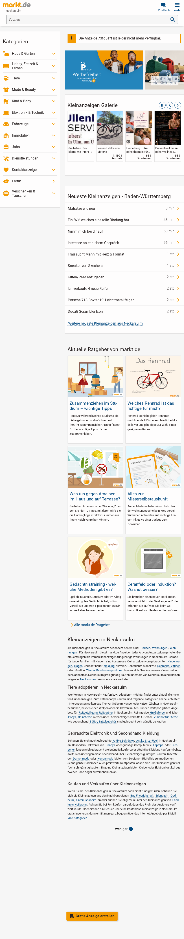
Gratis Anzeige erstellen (95, 916)
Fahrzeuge (20, 124)
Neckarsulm (88, 679)
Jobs (16, 147)
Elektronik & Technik (28, 112)
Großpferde (157, 712)
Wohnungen (159, 648)
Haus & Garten (23, 53)
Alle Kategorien (77, 818)
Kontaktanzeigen (25, 170)
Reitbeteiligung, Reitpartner (96, 712)
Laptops (158, 745)
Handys (110, 745)
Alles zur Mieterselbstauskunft (147, 496)
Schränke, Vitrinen (168, 666)
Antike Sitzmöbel (147, 740)
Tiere (16, 78)
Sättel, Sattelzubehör (103, 721)
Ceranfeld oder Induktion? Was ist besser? (151, 587)
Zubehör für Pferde (166, 717)
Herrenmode (105, 758)
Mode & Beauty (24, 89)
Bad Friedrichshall (141, 795)
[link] (81, 136)
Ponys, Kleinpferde (80, 717)
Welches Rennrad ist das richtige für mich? (150, 406)
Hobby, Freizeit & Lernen (25, 66)
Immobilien (21, 135)
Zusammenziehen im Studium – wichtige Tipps (93, 406)
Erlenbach (162, 795)
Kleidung (108, 666)
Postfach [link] (164, 10)
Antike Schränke (123, 740)
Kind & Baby (21, 101)
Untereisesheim (86, 800)
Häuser (145, 648)
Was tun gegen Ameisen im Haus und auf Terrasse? (95, 496)
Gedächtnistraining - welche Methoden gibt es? (93, 587)
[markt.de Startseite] (17, 4)
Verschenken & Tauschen (23, 193)
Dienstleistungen (25, 158)
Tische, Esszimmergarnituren (104, 670)
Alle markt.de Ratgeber (92, 625)
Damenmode (81, 758)
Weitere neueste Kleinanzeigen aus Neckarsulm (105, 323)
